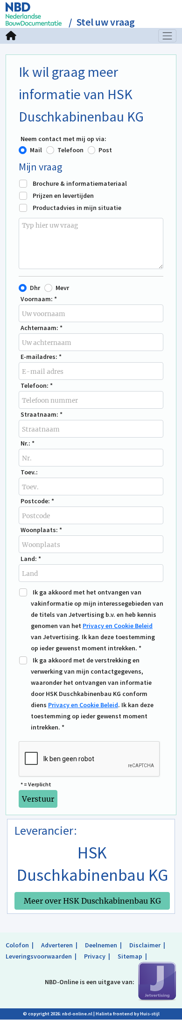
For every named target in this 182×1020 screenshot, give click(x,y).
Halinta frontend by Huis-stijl (128, 1014)
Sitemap (130, 956)
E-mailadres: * (41, 356)
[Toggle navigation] (167, 35)
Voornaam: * (39, 299)
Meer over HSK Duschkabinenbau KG (92, 900)
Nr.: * (28, 443)
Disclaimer (145, 945)
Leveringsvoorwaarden (39, 956)
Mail (36, 150)
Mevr (62, 288)
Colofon (17, 945)
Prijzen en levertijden (63, 195)
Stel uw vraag (106, 22)
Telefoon (70, 150)
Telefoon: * (37, 385)
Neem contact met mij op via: (63, 139)
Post (105, 150)
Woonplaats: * (41, 530)
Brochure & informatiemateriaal (80, 183)
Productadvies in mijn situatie (77, 207)
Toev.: (29, 472)
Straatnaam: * (42, 414)
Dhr (35, 288)
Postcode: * (37, 501)
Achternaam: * (42, 328)
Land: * (31, 558)
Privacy (94, 956)
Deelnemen (101, 945)
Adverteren (57, 945)
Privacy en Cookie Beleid (118, 625)
